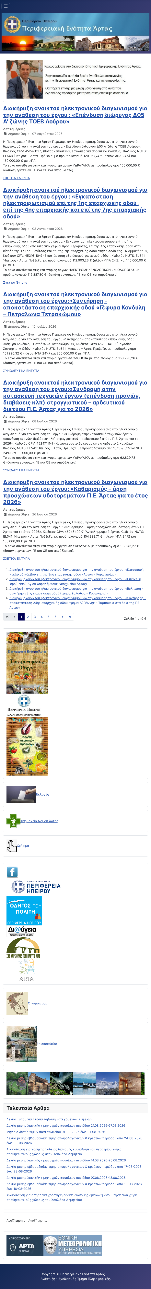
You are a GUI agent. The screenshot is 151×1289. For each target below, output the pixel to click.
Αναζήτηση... (15, 1220)
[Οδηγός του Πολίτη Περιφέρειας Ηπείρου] (24, 910)
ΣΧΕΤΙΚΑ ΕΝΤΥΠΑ (16, 178)
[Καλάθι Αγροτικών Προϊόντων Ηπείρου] (27, 746)
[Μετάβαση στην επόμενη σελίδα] (62, 617)
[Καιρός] (54, 1245)
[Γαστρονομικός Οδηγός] (27, 663)
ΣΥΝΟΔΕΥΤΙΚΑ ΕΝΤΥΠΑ (21, 371)
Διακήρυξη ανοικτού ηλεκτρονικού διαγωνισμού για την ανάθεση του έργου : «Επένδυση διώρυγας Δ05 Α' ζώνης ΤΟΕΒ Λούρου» (75, 115)
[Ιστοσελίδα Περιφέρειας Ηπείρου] (35, 887)
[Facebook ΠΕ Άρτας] (12, 872)
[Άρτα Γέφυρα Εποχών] (26, 969)
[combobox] (44, 1220)
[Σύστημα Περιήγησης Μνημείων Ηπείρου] (23, 947)
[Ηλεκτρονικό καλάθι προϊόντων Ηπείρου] (24, 705)
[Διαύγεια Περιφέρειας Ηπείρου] (22, 931)
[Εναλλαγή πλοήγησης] (6, 6)
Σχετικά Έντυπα (15, 282)
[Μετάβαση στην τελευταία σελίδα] (70, 617)
